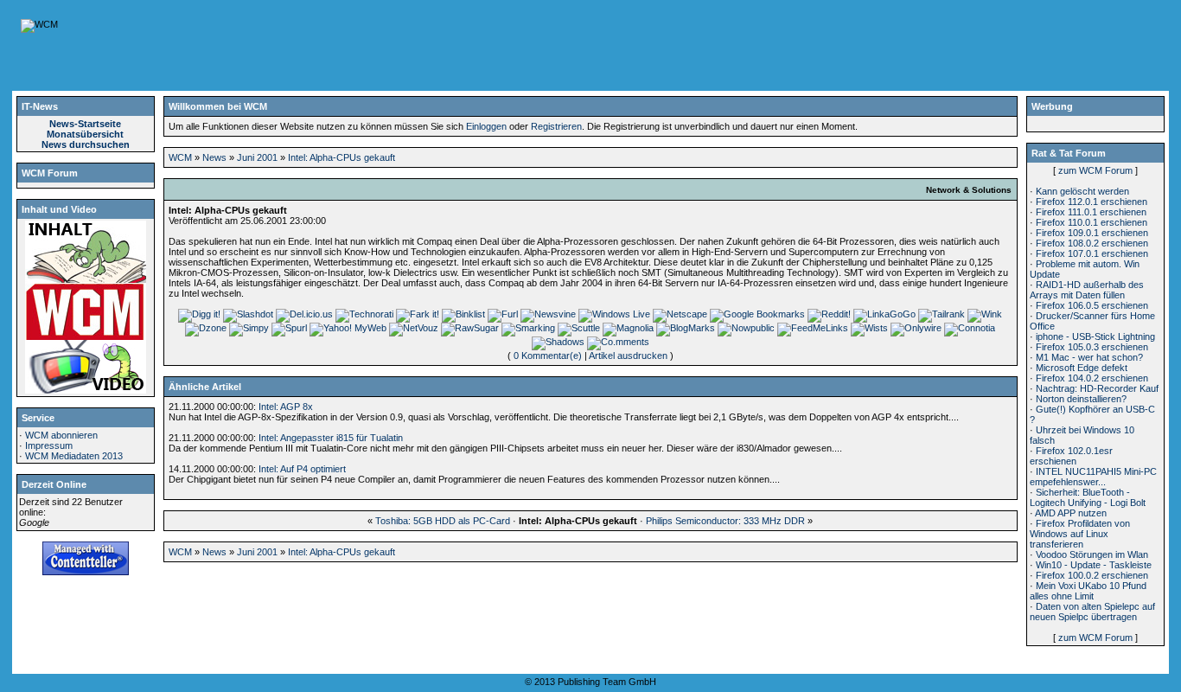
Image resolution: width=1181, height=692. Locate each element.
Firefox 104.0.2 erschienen (1092, 378)
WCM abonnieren (61, 435)
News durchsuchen (85, 144)
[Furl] (503, 314)
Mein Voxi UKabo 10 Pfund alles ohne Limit (1088, 590)
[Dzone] (206, 328)
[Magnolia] (628, 328)
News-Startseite (85, 124)
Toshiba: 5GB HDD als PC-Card (442, 521)
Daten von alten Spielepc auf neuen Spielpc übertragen (1092, 611)
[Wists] (869, 328)
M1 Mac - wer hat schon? (1089, 357)
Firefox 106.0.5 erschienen (1092, 305)
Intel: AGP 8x (286, 406)
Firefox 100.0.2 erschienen (1092, 575)
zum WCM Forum (1095, 170)
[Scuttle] (579, 328)
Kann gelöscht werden (1082, 191)
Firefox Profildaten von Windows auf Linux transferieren (1080, 533)
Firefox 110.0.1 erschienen (1091, 222)
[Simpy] (249, 328)
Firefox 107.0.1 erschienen (1092, 253)
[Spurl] (289, 328)
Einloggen (486, 126)
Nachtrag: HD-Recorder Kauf (1097, 388)
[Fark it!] (417, 314)
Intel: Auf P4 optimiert (302, 469)
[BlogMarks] (685, 328)
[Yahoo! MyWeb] (348, 328)
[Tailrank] (941, 314)
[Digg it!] (199, 314)
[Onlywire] (916, 328)
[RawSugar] (470, 328)
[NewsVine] (548, 314)
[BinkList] (463, 314)
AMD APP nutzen (1071, 513)
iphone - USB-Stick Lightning (1095, 336)
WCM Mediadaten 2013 (74, 456)
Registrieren (556, 126)
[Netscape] (680, 314)
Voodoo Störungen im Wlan (1092, 554)
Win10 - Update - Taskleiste (1094, 565)
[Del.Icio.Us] (304, 314)
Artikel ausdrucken (628, 355)
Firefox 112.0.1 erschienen (1091, 201)
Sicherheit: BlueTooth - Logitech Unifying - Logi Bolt (1088, 497)
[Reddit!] (829, 314)
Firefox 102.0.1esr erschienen (1071, 455)
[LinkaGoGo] (884, 314)
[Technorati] (364, 314)
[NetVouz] (413, 328)
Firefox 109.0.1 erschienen (1092, 232)
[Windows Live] (614, 314)
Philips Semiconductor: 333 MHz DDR (725, 521)
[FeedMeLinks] (812, 328)
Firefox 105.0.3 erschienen (1092, 347)
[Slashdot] (248, 314)
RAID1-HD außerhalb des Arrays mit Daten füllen (1087, 289)
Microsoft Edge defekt (1081, 367)
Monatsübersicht (85, 134)
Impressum (49, 445)
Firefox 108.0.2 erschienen (1092, 243)
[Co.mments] (618, 341)
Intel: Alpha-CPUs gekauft (341, 157)
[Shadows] (558, 341)
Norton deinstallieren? (1081, 399)
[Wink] (984, 314)
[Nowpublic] (746, 328)
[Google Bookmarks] (757, 314)
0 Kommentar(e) (548, 355)
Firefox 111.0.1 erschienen (1091, 212)
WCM (180, 157)
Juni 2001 (257, 157)
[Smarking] (528, 328)
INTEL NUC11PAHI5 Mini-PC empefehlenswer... (1093, 476)
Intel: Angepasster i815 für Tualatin (331, 437)
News (214, 157)
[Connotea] (969, 328)
